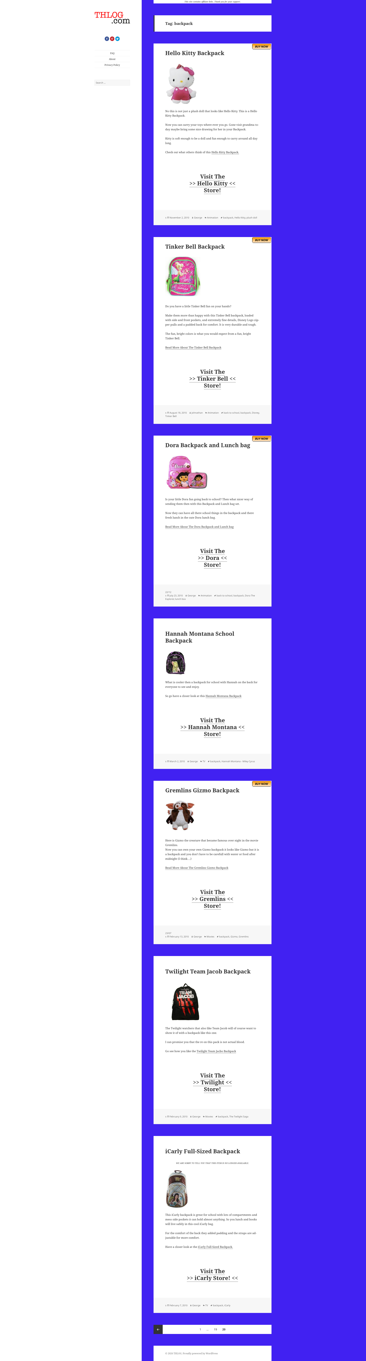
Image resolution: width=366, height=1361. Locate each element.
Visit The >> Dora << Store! (212, 557)
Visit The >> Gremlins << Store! (212, 898)
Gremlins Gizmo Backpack (202, 790)
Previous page (158, 1329)
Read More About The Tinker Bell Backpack (193, 347)
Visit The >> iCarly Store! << (212, 1274)
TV (204, 761)
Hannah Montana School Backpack (199, 637)
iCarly (227, 1305)
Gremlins (244, 936)
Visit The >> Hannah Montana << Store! (212, 727)
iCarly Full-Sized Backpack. (215, 1247)
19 (216, 1329)
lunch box (180, 599)
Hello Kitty (239, 217)
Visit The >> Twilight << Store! (212, 1082)
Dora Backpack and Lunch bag (207, 445)
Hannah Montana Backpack (223, 696)
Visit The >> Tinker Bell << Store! (212, 378)
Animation (212, 217)
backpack (228, 217)
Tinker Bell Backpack (195, 246)
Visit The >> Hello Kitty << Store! (212, 183)
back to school (231, 412)
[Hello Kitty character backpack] (212, 83)
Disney (255, 412)
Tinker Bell (171, 416)
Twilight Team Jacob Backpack (208, 971)
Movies (210, 936)
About (112, 59)
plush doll (251, 217)
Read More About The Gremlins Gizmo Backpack (196, 868)
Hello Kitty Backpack (194, 53)
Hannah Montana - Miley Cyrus (238, 761)
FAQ (112, 53)
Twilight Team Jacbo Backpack (216, 1051)
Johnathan (197, 412)
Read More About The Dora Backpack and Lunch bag (199, 527)
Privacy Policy (112, 65)
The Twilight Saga (238, 1116)
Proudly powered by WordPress (200, 1353)
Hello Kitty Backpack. (225, 152)
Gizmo (234, 936)
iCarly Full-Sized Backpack (202, 1151)
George (198, 217)
